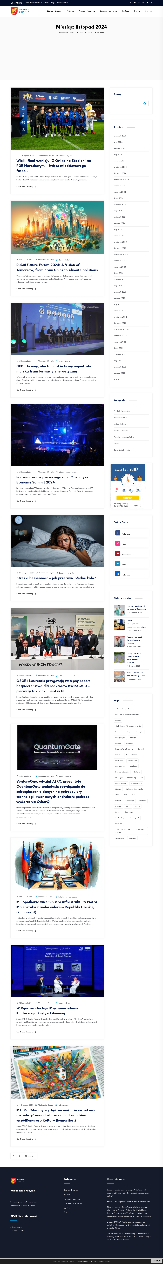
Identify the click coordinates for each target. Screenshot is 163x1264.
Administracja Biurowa (124, 709)
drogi (128, 732)
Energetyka (120, 737)
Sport (117, 812)
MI (142, 778)
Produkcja (129, 801)
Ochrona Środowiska (134, 789)
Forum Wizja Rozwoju (124, 749)
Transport (134, 818)
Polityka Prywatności (84, 1261)
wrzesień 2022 (120, 336)
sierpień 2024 (120, 192)
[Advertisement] (82, 60)
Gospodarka (131, 755)
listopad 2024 (120, 173)
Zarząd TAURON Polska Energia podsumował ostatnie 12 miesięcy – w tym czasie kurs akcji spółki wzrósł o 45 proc (128, 1225)
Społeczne (129, 812)
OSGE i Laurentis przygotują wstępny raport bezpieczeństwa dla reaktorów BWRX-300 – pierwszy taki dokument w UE (53, 686)
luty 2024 (118, 230)
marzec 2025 (119, 148)
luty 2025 (118, 155)
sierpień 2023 (120, 267)
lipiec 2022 (119, 348)
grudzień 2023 (120, 242)
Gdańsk (141, 749)
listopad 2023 (120, 248)
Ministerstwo (120, 783)
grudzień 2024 (120, 167)
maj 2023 (118, 286)
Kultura (125, 11)
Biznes (118, 720)
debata (118, 732)
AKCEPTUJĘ (156, 1261)
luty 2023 (118, 305)
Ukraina (118, 823)
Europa (118, 743)
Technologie (120, 818)
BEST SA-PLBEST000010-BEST (127, 715)
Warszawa (119, 838)
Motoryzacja (136, 783)
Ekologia (139, 732)
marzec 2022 (119, 373)
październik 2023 (121, 255)
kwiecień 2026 (120, 136)
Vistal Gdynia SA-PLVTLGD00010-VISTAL (129, 830)
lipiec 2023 (118, 273)
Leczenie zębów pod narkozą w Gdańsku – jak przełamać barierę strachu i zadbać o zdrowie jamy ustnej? (128, 1193)
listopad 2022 (120, 323)
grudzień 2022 (120, 317)
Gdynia (118, 755)
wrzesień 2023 (120, 261)
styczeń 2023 (120, 311)
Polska (118, 801)
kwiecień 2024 (120, 217)
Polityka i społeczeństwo (68, 472)
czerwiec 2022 (120, 355)
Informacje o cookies (102, 1261)
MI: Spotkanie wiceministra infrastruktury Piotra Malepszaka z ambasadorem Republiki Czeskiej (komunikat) (56, 907)
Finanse (129, 743)
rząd (128, 806)
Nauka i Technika (87, 11)
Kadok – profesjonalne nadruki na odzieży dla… (46, 3)
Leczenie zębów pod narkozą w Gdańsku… (136, 607)
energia (133, 737)
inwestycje (132, 760)
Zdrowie (132, 838)
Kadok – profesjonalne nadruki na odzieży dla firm (128, 1202)
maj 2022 (118, 361)
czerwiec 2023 (120, 280)
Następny (29, 1156)
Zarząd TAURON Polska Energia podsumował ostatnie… (133, 658)
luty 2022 (118, 380)
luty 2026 (118, 142)
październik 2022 (121, 330)
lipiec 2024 (119, 198)
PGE (125, 795)
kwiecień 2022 (120, 367)
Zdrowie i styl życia (108, 11)
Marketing (131, 778)
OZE (117, 795)
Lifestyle (119, 778)
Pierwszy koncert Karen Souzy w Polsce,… (134, 640)
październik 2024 (121, 180)
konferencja (120, 766)
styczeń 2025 (120, 161)
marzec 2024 (119, 223)
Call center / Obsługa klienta (128, 726)
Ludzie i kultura (64, 1003)
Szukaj (117, 94)
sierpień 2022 (120, 342)
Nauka (118, 789)
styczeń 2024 (120, 236)
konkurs (133, 766)
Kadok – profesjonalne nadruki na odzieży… (136, 624)
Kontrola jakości (122, 772)
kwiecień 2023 (120, 292)
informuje (119, 760)
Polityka (70, 11)
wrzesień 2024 (120, 186)
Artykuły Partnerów (122, 411)
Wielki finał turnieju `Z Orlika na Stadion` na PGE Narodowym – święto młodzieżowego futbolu (53, 166)
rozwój (118, 806)
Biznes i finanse (54, 11)
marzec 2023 (119, 298)
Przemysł (142, 801)
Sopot (137, 806)
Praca (137, 11)
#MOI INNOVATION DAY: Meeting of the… (136, 674)
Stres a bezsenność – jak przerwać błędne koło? (56, 578)
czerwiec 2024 (120, 205)
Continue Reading (24, 187)
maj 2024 (118, 211)
